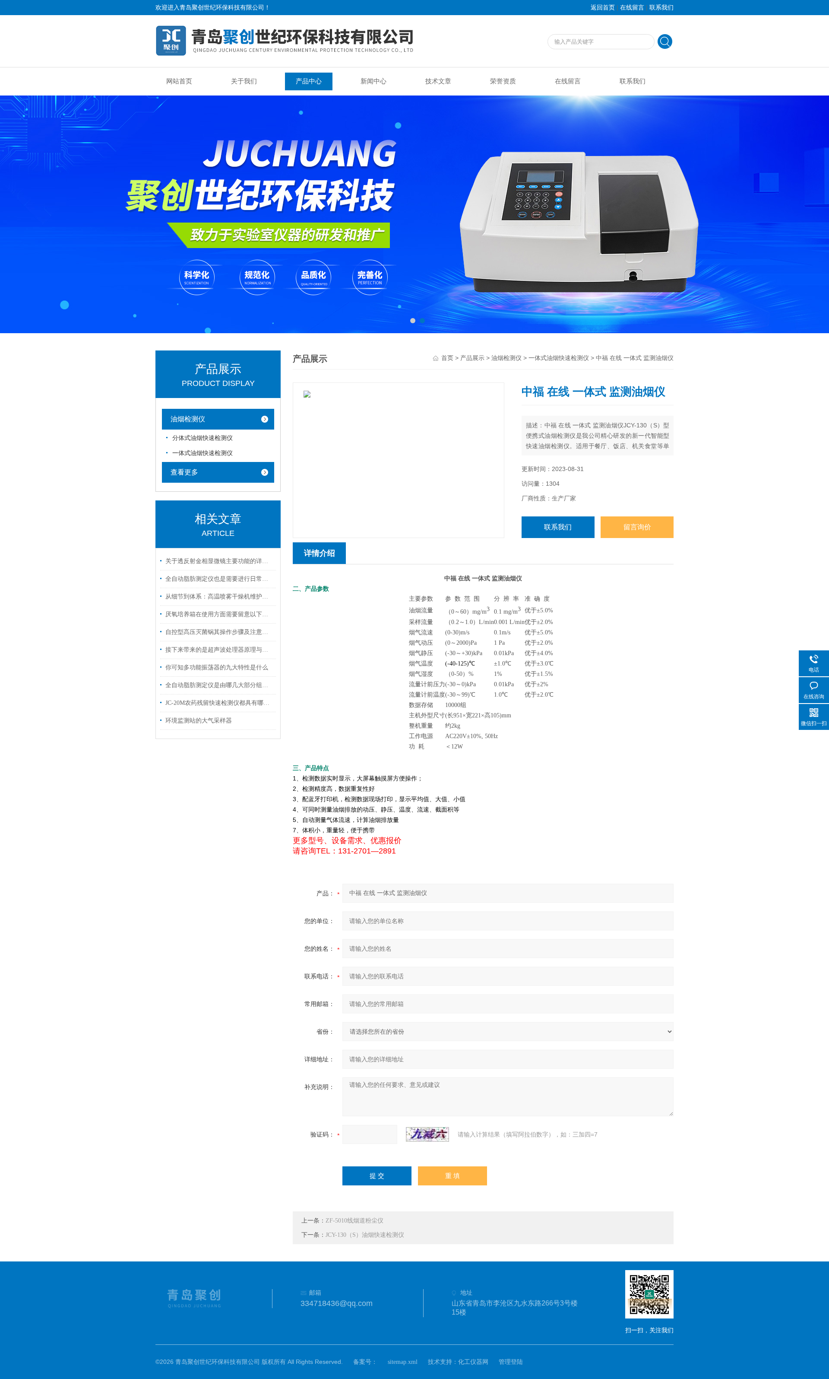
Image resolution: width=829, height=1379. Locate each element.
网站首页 (179, 81)
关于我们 (244, 81)
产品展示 (472, 358)
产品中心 (309, 81)
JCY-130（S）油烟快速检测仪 (365, 1235)
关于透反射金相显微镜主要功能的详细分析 (219, 561)
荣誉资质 (503, 81)
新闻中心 (373, 81)
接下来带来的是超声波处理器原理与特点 (219, 650)
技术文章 (438, 81)
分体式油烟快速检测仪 (202, 438)
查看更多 (184, 472)
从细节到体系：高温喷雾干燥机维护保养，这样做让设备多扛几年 (219, 596)
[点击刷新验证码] (427, 1134)
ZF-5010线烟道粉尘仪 (354, 1220)
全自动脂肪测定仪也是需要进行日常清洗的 (219, 579)
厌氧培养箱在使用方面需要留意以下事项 (219, 614)
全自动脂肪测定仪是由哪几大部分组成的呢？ (219, 685)
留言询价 (637, 527)
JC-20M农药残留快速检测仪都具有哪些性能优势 (219, 703)
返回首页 (603, 7)
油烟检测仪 (188, 419)
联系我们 (661, 7)
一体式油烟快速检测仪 (202, 453)
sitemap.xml (403, 1362)
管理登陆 (511, 1362)
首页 (447, 358)
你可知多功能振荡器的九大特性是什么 (216, 667)
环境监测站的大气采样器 (198, 720)
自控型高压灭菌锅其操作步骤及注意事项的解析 (219, 632)
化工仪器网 (473, 1362)
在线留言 (632, 7)
